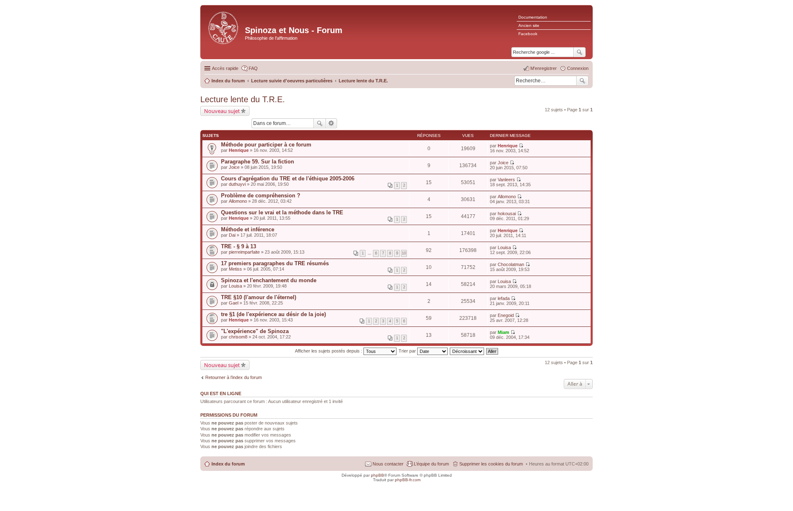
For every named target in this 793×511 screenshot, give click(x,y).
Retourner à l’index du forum (233, 377)
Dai (232, 235)
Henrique (239, 150)
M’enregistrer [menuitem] (543, 68)
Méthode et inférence (247, 229)
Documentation (532, 17)
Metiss (235, 268)
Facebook (527, 33)
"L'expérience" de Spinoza (255, 331)
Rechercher (582, 81)
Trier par (408, 350)
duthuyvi (237, 184)
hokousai (507, 213)
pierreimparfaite (244, 252)
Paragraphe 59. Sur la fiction (257, 161)
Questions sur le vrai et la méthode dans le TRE (282, 212)
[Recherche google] (579, 52)
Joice (234, 167)
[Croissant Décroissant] (467, 350)
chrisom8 (238, 336)
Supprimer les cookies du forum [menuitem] (491, 463)
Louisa (504, 247)
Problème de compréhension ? (260, 195)
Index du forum (228, 463)
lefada (504, 298)
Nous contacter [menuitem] (388, 463)
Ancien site (528, 25)
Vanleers (506, 179)
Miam (503, 332)
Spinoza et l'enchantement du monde (268, 280)
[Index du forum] (223, 27)
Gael (233, 302)
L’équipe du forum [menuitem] (431, 463)
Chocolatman (511, 264)
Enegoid (506, 315)
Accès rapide (225, 68)
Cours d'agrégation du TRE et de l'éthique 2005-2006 (287, 178)
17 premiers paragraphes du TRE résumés (275, 263)
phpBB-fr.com (407, 479)
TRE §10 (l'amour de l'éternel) (258, 297)
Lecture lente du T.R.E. (242, 99)
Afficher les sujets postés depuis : (329, 350)
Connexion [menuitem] (578, 68)
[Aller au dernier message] (521, 145)
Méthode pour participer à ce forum (266, 145)
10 (404, 253)
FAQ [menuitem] (253, 68)
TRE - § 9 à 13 (238, 246)
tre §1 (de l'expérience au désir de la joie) (273, 314)
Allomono (238, 201)
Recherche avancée (331, 123)
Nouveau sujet (222, 111)
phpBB (377, 475)
